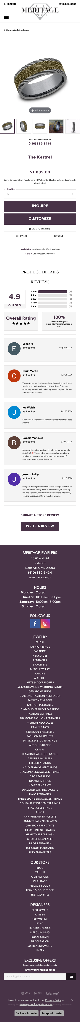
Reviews (40, 282)
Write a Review (40, 526)
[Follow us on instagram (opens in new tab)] (45, 623)
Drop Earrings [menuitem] (40, 776)
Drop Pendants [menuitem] (40, 843)
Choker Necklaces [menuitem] (40, 839)
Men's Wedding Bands (17, 30)
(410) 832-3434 (40, 143)
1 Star (34, 306)
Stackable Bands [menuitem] (40, 807)
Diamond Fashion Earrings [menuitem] (40, 709)
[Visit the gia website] (25, 993)
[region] (40, 78)
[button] (10, 4)
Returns (59, 236)
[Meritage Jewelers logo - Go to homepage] (40, 12)
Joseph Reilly (31, 474)
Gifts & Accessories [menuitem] (40, 682)
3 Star (34, 299)
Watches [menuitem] (40, 678)
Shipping (21, 236)
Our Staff (40, 881)
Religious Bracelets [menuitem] (40, 732)
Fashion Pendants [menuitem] (40, 705)
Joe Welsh (29, 407)
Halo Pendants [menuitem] (40, 794)
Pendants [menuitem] (40, 660)
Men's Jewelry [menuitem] (40, 669)
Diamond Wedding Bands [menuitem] (40, 754)
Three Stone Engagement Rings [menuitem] (40, 799)
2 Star (34, 303)
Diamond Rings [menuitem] (40, 781)
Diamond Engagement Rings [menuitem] (40, 772)
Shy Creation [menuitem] (40, 941)
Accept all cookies (52, 1013)
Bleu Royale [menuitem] (40, 910)
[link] (67, 4)
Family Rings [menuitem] (40, 727)
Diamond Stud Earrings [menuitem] (40, 740)
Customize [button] (40, 219)
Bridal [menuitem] (40, 642)
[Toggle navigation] (6, 17)
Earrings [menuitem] (40, 651)
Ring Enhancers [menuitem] (40, 852)
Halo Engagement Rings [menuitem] (40, 767)
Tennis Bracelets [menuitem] (40, 758)
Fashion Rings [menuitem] (40, 647)
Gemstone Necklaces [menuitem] (40, 830)
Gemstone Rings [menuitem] (40, 691)
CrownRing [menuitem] (40, 919)
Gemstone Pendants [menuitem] (40, 825)
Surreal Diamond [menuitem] (40, 946)
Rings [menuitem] (40, 812)
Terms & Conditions (40, 890)
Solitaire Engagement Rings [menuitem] (40, 803)
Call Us (40, 872)
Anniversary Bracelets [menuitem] (40, 816)
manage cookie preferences (36, 1004)
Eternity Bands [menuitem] (40, 763)
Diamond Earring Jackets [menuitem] (40, 790)
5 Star (34, 292)
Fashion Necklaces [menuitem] (40, 723)
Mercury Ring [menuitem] (40, 932)
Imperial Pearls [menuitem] (40, 928)
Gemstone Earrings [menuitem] (40, 834)
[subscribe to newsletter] (71, 976)
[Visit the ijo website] (38, 993)
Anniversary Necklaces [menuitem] (40, 821)
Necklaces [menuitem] (40, 656)
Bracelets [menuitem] (40, 664)
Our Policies (40, 877)
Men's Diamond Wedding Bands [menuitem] (40, 687)
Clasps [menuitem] (40, 749)
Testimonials (40, 894)
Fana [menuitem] (39, 923)
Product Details (40, 272)
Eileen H (28, 344)
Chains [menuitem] (40, 673)
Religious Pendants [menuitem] (40, 848)
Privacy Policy (40, 886)
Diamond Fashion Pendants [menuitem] (40, 718)
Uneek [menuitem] (40, 950)
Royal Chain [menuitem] (40, 937)
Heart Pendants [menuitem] (40, 785)
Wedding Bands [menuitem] (40, 745)
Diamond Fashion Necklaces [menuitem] (40, 696)
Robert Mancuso (33, 438)
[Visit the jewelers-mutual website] (52, 993)
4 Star (34, 295)
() (70, 292)
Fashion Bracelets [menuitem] (40, 736)
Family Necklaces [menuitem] (40, 700)
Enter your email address (40, 970)
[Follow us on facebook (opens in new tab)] (35, 623)
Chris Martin (30, 371)
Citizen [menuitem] (40, 914)
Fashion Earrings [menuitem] (40, 714)
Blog (40, 868)
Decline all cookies (26, 1013)
